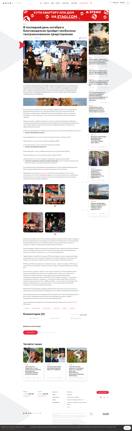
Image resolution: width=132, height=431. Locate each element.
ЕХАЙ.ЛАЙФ (74, 3)
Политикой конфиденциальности (11, 429)
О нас (68, 407)
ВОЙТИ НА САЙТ (103, 392)
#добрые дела (36, 308)
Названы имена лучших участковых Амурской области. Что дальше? (54, 368)
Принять (127, 427)
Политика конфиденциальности (75, 399)
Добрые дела (55, 402)
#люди (65, 308)
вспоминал (46, 252)
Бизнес (58, 3)
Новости (46, 3)
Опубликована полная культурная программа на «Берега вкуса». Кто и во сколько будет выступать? (97, 109)
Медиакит (69, 394)
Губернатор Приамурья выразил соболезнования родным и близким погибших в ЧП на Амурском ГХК (98, 206)
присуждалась (44, 173)
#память (72, 308)
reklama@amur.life (42, 396)
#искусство (46, 308)
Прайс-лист (70, 392)
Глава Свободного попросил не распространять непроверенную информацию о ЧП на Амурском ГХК (97, 173)
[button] (108, 397)
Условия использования (73, 397)
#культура (56, 308)
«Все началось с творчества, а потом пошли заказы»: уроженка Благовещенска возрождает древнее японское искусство (98, 62)
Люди (52, 3)
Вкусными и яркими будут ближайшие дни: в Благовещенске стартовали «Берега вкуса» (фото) (98, 139)
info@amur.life (26, 396)
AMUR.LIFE (73, 302)
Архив (54, 399)
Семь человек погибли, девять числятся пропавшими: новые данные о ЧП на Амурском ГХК (98, 72)
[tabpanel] (33, 194)
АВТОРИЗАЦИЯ (30, 332)
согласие (27, 427)
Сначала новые (74, 314)
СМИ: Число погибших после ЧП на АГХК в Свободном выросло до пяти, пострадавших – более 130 (99, 83)
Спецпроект (65, 3)
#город (27, 308)
